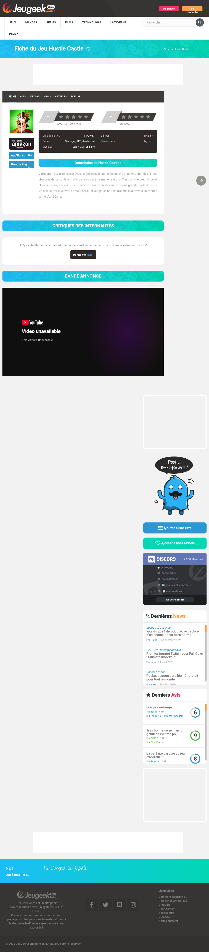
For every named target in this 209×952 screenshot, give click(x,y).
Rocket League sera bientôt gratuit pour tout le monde (172, 677)
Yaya (153, 662)
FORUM (75, 96)
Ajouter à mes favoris (177, 543)
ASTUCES (61, 96)
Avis (23, 96)
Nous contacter (168, 920)
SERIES (51, 22)
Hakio (154, 639)
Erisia (49, 943)
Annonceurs (166, 912)
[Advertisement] (108, 74)
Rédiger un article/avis (173, 900)
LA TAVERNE (118, 22)
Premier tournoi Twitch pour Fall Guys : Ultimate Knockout (174, 655)
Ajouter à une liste (177, 528)
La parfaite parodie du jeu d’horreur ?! (165, 755)
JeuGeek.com (25, 943)
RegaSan (155, 761)
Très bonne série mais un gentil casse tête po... (165, 732)
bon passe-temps (159, 707)
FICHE (12, 96)
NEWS (47, 96)
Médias (35, 96)
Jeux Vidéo (164, 49)
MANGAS (31, 22)
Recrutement (167, 908)
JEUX (12, 22)
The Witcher (157, 742)
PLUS (13, 33)
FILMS (69, 22)
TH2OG (154, 738)
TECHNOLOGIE (91, 22)
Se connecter (192, 9)
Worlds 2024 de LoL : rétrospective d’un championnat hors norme (172, 633)
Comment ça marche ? (173, 896)
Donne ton (83, 254)
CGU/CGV (165, 916)
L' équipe (164, 904)
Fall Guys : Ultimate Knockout (167, 716)
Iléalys (154, 711)
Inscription (169, 8)
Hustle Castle (181, 49)
